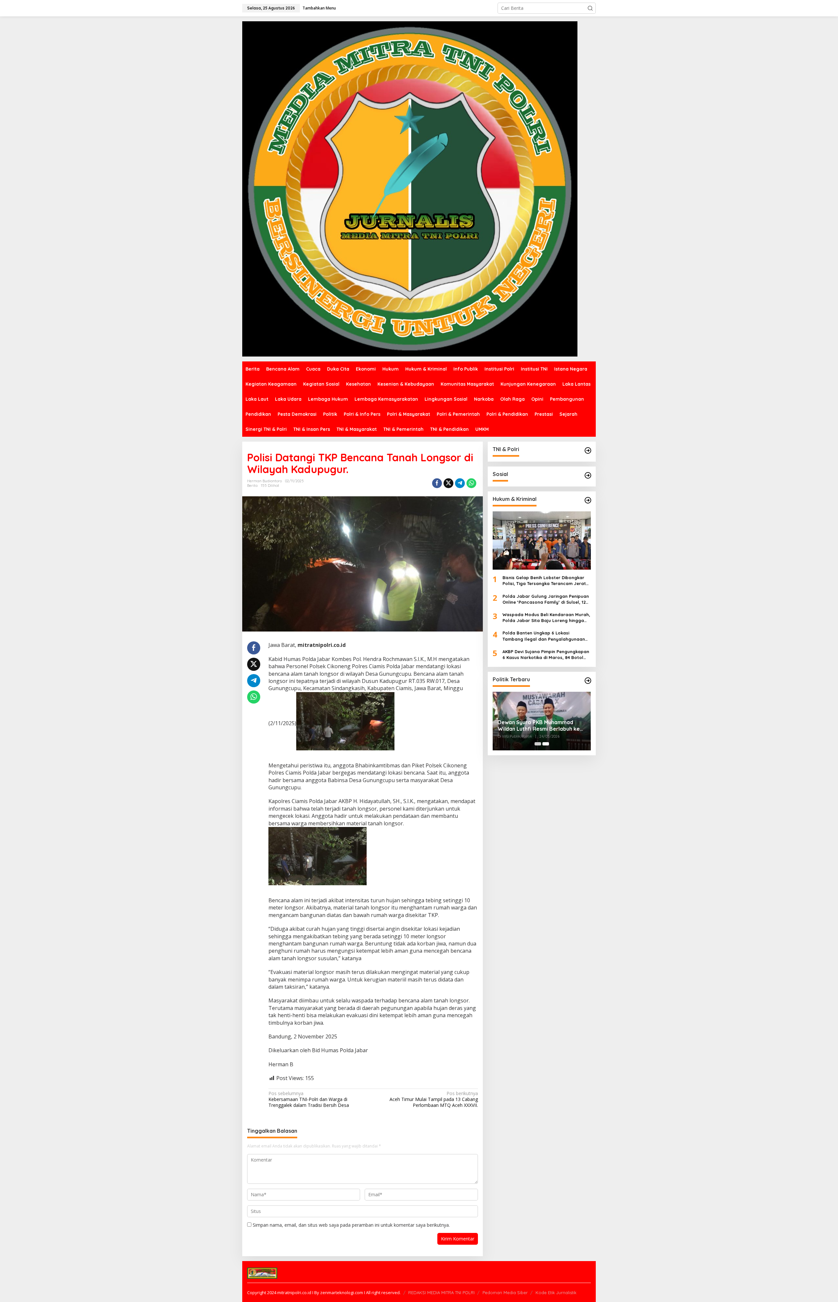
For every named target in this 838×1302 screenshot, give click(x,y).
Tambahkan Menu (319, 8)
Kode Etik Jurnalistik (556, 1292)
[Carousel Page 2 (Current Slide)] (545, 743)
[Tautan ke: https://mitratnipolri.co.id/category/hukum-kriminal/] (588, 500)
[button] (590, 8)
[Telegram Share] (460, 483)
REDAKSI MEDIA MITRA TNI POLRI (441, 1292)
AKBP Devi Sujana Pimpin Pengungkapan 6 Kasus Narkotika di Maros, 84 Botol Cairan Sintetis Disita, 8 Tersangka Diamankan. (545, 654)
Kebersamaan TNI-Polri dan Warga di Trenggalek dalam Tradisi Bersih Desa (308, 1099)
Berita (252, 485)
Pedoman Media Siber (505, 1292)
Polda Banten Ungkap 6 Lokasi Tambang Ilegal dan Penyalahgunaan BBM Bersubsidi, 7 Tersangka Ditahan (543, 636)
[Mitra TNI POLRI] (409, 188)
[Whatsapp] (471, 483)
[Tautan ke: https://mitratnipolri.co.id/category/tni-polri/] (588, 450)
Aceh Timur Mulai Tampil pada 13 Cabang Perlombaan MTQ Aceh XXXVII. (434, 1099)
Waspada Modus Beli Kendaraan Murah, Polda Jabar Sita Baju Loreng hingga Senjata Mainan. (546, 617)
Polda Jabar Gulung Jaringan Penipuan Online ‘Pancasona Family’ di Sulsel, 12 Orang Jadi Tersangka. (545, 599)
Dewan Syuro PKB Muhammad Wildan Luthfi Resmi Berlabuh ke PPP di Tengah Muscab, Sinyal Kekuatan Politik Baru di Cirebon (539, 726)
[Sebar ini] (437, 483)
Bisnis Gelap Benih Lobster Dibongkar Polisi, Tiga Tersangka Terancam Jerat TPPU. (544, 580)
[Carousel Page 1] (538, 743)
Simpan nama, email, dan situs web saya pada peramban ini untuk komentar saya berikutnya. (351, 1225)
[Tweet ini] (448, 483)
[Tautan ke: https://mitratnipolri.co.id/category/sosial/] (588, 475)
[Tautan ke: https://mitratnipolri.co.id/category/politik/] (588, 681)
